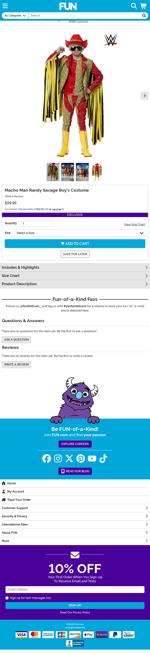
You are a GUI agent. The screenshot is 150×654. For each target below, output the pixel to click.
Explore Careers (75, 444)
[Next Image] (144, 95)
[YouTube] (92, 458)
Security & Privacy (14, 516)
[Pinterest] (80, 458)
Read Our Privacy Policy (75, 612)
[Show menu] (5, 6)
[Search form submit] (144, 15)
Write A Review (14, 196)
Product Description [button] (19, 284)
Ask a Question (16, 339)
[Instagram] (58, 458)
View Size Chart (134, 224)
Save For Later (75, 254)
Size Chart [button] (11, 276)
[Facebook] (46, 458)
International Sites (15, 524)
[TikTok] (103, 458)
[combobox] (84, 15)
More (5, 541)
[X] (69, 458)
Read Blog (77, 471)
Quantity (11, 223)
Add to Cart (77, 243)
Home (11, 483)
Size (8, 233)
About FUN (9, 532)
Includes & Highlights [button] (20, 267)
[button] (143, 6)
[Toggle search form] (134, 6)
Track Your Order (19, 500)
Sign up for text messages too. (31, 598)
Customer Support (15, 508)
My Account (15, 491)
